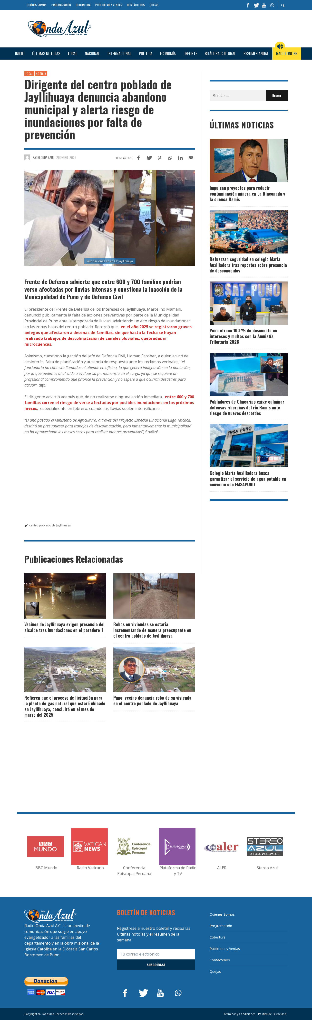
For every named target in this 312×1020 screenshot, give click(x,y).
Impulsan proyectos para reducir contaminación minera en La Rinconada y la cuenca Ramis (247, 193)
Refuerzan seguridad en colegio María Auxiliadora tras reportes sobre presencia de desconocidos (248, 265)
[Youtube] (264, 5)
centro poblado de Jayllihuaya (50, 525)
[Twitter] (256, 5)
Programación (221, 925)
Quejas (215, 971)
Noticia (41, 74)
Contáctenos (220, 960)
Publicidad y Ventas (225, 948)
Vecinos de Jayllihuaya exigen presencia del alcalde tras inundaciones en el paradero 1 (64, 627)
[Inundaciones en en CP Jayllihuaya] (109, 218)
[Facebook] (248, 5)
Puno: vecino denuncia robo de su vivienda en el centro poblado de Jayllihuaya (152, 700)
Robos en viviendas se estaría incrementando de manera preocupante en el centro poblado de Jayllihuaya (152, 630)
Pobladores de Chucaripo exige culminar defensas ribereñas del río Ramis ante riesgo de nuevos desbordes (247, 407)
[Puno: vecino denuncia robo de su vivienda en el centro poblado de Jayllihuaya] (146, 669)
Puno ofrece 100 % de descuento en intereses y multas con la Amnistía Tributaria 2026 (243, 336)
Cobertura (217, 937)
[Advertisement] (191, 28)
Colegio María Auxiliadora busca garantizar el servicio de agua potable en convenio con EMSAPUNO (248, 478)
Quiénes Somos (222, 914)
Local (29, 74)
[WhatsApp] (272, 5)
